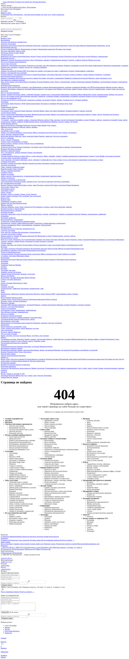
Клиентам (4, 538)
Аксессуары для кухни (8, 64)
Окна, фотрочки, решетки (63, 207)
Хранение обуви (12, 352)
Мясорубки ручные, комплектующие (96, 94)
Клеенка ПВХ (21, 71)
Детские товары (6, 243)
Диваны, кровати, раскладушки (35, 339)
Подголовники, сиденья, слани (43, 207)
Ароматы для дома (7, 287)
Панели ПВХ (50, 294)
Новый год (4, 357)
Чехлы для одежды (24, 352)
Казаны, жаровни (7, 94)
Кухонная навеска (99, 87)
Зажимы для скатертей (8, 71)
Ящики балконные (72, 185)
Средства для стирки (8, 230)
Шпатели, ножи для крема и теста (100, 78)
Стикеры (75, 294)
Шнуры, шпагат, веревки (28, 127)
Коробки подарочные (8, 365)
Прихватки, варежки (42, 60)
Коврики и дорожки (8, 303)
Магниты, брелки (39, 294)
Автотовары (5, 103)
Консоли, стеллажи (64, 339)
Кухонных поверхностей (28, 236)
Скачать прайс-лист (37, 544)
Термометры (28, 116)
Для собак (11, 270)
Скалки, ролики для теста (86, 89)
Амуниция (4, 263)
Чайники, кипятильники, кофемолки (93, 214)
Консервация (5, 40)
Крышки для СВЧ (87, 87)
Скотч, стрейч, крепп (84, 368)
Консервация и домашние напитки (13, 80)
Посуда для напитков (19, 100)
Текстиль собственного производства (14, 42)
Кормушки (20, 277)
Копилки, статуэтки (8, 306)
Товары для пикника (69, 132)
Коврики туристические (24, 132)
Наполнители (17, 283)
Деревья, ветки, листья (8, 299)
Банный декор (5, 200)
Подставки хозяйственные (94, 65)
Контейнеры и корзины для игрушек (13, 250)
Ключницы (23, 301)
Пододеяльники (27, 45)
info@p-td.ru (18, 7)
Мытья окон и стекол (44, 236)
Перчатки (4, 105)
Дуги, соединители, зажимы (10, 152)
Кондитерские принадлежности (12, 76)
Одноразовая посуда (52, 368)
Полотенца (4, 53)
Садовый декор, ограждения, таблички (14, 158)
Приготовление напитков (28, 96)
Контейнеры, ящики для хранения (42, 350)
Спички (95, 368)
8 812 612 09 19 (6, 558)
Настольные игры (55, 132)
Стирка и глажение (7, 109)
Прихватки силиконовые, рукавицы (115, 65)
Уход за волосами (7, 330)
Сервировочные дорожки (58, 60)
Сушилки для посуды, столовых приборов (32, 67)
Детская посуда (6, 100)
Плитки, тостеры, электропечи (47, 214)
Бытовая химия (6, 227)
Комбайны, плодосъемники (101, 82)
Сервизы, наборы (56, 100)
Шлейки (18, 265)
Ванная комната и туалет (9, 238)
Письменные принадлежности (45, 259)
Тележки (20, 169)
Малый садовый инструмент (32, 163)
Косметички (5, 325)
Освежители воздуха (8, 229)
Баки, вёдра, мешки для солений (12, 82)
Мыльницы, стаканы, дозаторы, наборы (58, 480)
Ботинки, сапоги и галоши (10, 194)
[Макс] (37, 549)
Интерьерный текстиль (9, 47)
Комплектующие (6, 169)
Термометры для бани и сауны (11, 201)
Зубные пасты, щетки (27, 319)
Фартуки (85, 60)
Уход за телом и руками (9, 334)
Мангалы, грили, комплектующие (26, 136)
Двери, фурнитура (25, 207)
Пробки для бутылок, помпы (66, 89)
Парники (24, 152)
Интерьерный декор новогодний (70, 359)
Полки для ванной (26, 241)
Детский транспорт (20, 254)
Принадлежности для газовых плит (44, 89)
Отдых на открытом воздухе (10, 252)
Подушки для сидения (63, 49)
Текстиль (40, 375)
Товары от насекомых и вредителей (13, 180)
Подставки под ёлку (112, 359)
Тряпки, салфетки (17, 122)
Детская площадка (7, 254)
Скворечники (82, 160)
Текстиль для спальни (8, 44)
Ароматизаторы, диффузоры (10, 288)
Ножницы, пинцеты (40, 323)
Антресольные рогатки (9, 346)
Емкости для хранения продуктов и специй (22, 74)
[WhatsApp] (1, 590)
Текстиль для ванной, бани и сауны (13, 51)
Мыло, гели (31, 335)
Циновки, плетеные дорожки (80, 305)
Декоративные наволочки (46, 49)
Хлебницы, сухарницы (102, 74)
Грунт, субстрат (6, 140)
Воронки (4, 87)
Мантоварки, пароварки (69, 94)
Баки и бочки (5, 125)
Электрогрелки (46, 225)
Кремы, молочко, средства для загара (13, 335)
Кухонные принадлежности (10, 85)
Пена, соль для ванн (42, 335)
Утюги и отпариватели (9, 225)
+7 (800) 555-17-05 (20, 547)
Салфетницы (63, 71)
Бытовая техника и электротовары (12, 209)
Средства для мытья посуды (25, 229)
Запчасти (4, 370)
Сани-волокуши (75, 147)
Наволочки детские (29, 56)
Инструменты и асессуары (10, 321)
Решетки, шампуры (45, 136)
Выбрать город (6, 13)
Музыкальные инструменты (36, 250)
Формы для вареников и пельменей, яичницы (69, 96)
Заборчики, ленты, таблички (30, 160)
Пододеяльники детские (55, 56)
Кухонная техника (7, 212)
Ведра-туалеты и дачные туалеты (12, 143)
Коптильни (4, 136)
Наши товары (5, 542)
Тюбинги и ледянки (69, 254)
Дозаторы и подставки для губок (38, 65)
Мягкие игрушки (64, 248)
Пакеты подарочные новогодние (93, 359)
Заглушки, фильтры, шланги (60, 239)
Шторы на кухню (94, 60)
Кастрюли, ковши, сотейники (23, 94)
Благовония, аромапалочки (30, 288)
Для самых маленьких (8, 248)
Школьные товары (23, 256)
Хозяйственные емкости (9, 123)
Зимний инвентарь (7, 145)
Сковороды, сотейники (46, 96)
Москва (7, 627)
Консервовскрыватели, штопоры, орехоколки (64, 87)
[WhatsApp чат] (29, 549)
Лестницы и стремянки (48, 103)
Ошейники (4, 265)
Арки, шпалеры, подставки (10, 160)
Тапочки (34, 194)
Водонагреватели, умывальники (12, 219)
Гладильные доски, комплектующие (13, 111)
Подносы (4, 89)
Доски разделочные (14, 87)
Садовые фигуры (46, 160)
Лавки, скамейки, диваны (52, 156)
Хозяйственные (6, 107)
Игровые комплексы (23, 248)
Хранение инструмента (111, 114)
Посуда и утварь (26, 375)
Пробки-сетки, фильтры (9, 67)
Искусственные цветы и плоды (11, 297)
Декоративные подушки (28, 49)
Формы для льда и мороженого (96, 96)
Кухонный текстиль (7, 58)
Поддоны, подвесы (43, 185)
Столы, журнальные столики (97, 475)
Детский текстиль (7, 54)
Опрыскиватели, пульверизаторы (23, 176)
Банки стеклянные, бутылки (33, 82)
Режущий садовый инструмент (53, 163)
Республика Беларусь (12, 631)
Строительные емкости (83, 114)
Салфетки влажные (22, 317)
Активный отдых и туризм (10, 131)
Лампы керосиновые (33, 103)
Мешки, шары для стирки (48, 111)
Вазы (2, 290)
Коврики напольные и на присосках (103, 239)
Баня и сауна (5, 198)
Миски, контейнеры (8, 276)
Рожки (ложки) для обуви (9, 196)
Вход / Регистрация (29, 7)
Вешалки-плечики (46, 346)
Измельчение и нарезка (40, 87)
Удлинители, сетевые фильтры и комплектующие (18, 221)
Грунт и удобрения (7, 138)
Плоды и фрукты (23, 299)
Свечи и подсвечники (8, 308)
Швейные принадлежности (10, 127)
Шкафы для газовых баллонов (109, 156)
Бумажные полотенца (8, 317)
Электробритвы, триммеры (30, 225)
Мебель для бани (6, 205)
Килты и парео (14, 53)
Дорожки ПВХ (6, 305)
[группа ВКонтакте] (46, 549)
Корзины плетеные (14, 149)
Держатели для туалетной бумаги (24, 239)
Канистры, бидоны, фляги (32, 125)
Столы (97, 156)
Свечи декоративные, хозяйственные (23, 310)
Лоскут (32, 60)
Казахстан (8, 633)
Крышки (114, 82)
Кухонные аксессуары (28, 214)
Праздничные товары (8, 354)
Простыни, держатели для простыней (46, 45)
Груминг (4, 267)
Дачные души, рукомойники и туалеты (14, 142)
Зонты (11, 190)
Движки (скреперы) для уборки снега (30, 147)
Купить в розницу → (67, 540)
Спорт (35, 375)
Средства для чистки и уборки (11, 234)
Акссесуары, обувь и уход (10, 187)
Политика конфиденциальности (48, 536)
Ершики (71, 120)
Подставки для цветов (58, 185)
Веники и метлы (43, 120)
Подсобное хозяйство (8, 218)
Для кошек (4, 270)
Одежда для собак (7, 279)
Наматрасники (92, 45)
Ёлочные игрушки (52, 359)
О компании (5, 536)
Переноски (17, 279)
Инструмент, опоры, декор (27, 185)
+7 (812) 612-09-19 (7, 7)
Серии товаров (24, 544)
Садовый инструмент (8, 161)
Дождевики (5, 190)
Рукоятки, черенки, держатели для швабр (103, 120)
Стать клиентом (23, 540)
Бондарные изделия (20, 203)
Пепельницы (19, 306)
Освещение (5, 216)
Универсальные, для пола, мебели (63, 236)
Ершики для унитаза (43, 239)
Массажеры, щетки (18, 328)
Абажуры (4, 207)
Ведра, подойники (16, 125)
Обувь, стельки (6, 192)
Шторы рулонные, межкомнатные (16, 312)
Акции (53, 544)
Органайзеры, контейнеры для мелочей (84, 350)
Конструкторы (53, 248)
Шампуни (17, 332)
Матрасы (83, 45)
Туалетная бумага (36, 317)
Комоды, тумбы (51, 339)
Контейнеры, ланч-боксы (46, 74)
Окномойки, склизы (82, 120)
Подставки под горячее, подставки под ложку (42, 71)
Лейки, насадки (6, 176)
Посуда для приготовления (10, 93)
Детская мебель (27, 245)
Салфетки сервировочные (68, 368)
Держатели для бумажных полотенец (13, 65)
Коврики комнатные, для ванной (22, 305)
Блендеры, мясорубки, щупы (11, 214)
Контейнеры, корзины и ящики (11, 348)
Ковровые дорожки (63, 305)
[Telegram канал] (18, 549)
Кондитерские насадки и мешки (27, 78)
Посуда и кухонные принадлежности (13, 62)
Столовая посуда (68, 100)
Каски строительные (8, 114)
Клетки (9, 274)
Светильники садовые (95, 160)
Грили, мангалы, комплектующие (12, 134)
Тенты (10, 172)
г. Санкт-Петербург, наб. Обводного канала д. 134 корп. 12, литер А (58, 547)
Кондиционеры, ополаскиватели (29, 232)
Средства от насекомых (61, 181)
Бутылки (4, 74)
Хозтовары (4, 102)
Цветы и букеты (51, 299)
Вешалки (4, 345)
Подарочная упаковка (8, 363)
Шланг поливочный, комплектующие (48, 176)
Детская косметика (7, 319)
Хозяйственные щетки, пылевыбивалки (37, 122)
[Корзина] (20, 21)
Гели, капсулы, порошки (9, 232)
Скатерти (71, 71)
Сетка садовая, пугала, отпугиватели (65, 160)
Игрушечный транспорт (39, 248)
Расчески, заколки (7, 332)
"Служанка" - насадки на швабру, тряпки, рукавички (19, 120)
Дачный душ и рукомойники (34, 143)
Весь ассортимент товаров (10, 544)
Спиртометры (122, 82)
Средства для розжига (60, 136)
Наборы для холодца (116, 94)
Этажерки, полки (39, 341)
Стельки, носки (25, 194)
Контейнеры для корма (9, 277)
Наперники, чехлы (103, 45)
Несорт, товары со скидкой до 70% (13, 374)
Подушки (76, 45)
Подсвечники (5, 310)
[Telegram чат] (6, 549)
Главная (3, 377)
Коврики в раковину (57, 65)
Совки (25, 283)
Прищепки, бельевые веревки (67, 111)
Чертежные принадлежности (66, 259)
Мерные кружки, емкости (114, 87)
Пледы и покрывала (8, 49)
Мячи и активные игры (41, 132)
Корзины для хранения (62, 350)
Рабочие (15, 107)
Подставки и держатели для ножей (20, 89)
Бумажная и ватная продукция (11, 316)
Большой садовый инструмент (11, 163)
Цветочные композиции (37, 299)
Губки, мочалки (6, 328)
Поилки (32, 277)
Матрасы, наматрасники (99, 56)
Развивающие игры (77, 248)
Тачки (15, 169)
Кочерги (12, 136)
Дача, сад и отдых (7, 129)
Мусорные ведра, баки (64, 103)
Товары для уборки (7, 118)
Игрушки (4, 247)
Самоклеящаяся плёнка (63, 294)
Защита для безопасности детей (72, 245)
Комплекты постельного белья (11, 45)
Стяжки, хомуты (96, 114)
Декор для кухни (6, 69)
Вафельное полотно (7, 60)
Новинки (4, 21)
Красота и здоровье (7, 314)
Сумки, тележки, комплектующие (12, 116)
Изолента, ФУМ (19, 103)
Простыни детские (84, 56)
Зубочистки (5, 368)
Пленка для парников (34, 152)
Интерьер (4, 285)
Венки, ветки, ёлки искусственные (13, 359)
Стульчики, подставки (8, 256)
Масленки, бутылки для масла (65, 74)
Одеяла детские (41, 56)
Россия (7, 629)
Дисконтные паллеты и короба (66, 544)
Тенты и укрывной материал (11, 171)
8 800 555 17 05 (6, 562)
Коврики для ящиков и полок (74, 65)
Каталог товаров (12, 377)
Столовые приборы (81, 100)
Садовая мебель (6, 154)
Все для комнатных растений (11, 183)
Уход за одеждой (35, 196)
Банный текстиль (7, 203)
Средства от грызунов (45, 181)
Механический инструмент (41, 114)
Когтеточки (16, 274)
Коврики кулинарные (8, 78)
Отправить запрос (7, 618)
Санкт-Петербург (8, 2)
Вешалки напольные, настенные (28, 346)
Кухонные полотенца (22, 60)
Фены (19, 225)
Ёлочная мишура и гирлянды (35, 359)
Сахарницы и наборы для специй (38, 100)
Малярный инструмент (23, 114)
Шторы (17, 49)
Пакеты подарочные (23, 365)
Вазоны (3, 185)
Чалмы (21, 53)
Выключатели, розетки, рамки (11, 223)
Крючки (3, 352)
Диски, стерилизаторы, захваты (65, 82)
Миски (80, 94)
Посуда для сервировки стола (11, 98)
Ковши (44, 125)
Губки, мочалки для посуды (58, 120)
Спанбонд (4, 172)
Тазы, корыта (51, 125)
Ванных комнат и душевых (10, 236)
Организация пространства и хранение (14, 343)
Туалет (3, 281)
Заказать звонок (6, 585)
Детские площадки (7, 156)
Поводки (12, 265)
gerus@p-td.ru (5, 569)
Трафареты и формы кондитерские (76, 78)
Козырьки (4, 149)
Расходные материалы (8, 366)
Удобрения (15, 140)
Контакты (42, 2)
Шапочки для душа (32, 328)
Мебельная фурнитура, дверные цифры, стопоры (88, 339)
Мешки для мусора (37, 368)
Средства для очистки (8, 165)
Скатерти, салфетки (74, 60)
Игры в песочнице (34, 254)
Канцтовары (5, 258)
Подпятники (109, 339)
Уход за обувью (24, 196)
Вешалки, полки (13, 207)
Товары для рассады (8, 178)
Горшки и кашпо (12, 185)
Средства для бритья (55, 323)
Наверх (3, 657)
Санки (59, 254)
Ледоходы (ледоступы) (8, 147)
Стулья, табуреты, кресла (24, 341)
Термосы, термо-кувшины (85, 74)
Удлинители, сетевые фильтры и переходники (50, 223)
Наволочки (63, 45)
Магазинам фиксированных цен (88, 544)
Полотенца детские (70, 56)
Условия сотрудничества (23, 2)
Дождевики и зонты (8, 189)
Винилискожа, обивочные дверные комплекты (17, 294)
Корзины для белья (32, 111)
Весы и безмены (16, 210)
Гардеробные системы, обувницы (12, 339)
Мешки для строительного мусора (62, 114)
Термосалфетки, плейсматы (84, 71)
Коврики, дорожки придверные (45, 305)
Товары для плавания (8, 132)
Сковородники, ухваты (103, 89)
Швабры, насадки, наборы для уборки (64, 122)
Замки (12, 103)
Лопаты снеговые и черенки (60, 147)
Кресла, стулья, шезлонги (34, 156)
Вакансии (26, 536)
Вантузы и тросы (7, 239)
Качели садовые (19, 156)
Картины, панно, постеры (10, 301)
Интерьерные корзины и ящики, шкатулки (15, 350)
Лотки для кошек (6, 283)
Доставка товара (35, 540)
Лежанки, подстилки (28, 274)
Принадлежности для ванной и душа (13, 326)
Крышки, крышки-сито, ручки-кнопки (47, 94)
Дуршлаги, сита (26, 87)
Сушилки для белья (85, 111)
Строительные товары (8, 113)
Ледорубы (46, 147)
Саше (42, 288)
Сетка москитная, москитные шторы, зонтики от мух (19, 181)
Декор (3, 292)
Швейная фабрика (16, 536)
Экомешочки (5, 84)
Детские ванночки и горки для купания (47, 245)
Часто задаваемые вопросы (50, 540)
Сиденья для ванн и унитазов (43, 241)
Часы (2, 312)
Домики (3, 274)
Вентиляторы (5, 210)
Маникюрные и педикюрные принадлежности (17, 323)
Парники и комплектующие (10, 151)
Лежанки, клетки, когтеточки (11, 272)
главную (57, 412)
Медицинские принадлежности (20, 368)
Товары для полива (7, 174)
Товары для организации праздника (13, 355)
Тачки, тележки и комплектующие (12, 167)
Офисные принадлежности (25, 259)
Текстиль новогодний (37, 361)
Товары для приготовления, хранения (111, 368)
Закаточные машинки (84, 82)
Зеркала (3, 296)
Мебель (3, 337)
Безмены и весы (48, 82)
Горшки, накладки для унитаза (11, 245)
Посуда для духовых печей (10, 96)
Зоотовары (4, 261)
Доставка (35, 2)
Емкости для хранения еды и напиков (14, 73)
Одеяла (70, 45)
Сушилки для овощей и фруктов (69, 214)
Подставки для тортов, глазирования (51, 78)
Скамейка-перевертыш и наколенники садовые (78, 156)
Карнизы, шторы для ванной (81, 239)
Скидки (10, 21)
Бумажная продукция (8, 259)
